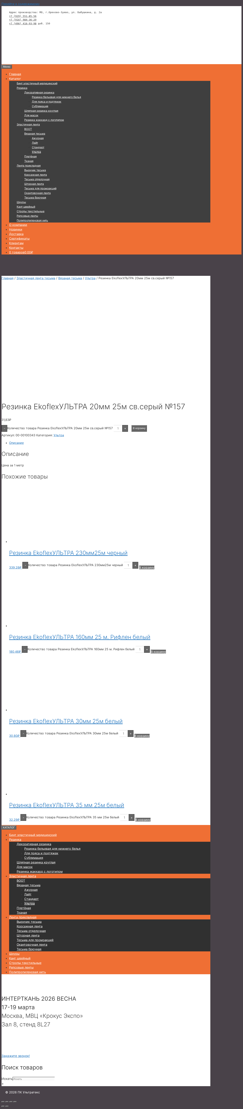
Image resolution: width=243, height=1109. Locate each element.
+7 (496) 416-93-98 (22, 23)
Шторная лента (34, 183)
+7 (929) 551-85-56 (22, 16)
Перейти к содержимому (21, 4)
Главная (15, 74)
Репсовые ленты (27, 215)
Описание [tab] (16, 443)
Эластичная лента (28, 124)
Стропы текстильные (30, 211)
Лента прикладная (29, 165)
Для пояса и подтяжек (46, 101)
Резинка (22, 87)
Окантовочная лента (37, 193)
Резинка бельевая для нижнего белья (56, 97)
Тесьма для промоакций (40, 188)
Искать (7, 1079)
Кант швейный (26, 206)
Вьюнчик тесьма (35, 170)
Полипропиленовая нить (32, 220)
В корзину (139, 428)
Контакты (16, 248)
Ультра (36, 151)
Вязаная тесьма (34, 133)
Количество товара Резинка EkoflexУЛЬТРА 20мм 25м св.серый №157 (60, 428)
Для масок (31, 115)
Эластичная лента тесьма (36, 278)
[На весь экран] (7, 1101)
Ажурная (38, 138)
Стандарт (38, 147)
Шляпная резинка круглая (41, 110)
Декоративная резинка (39, 92)
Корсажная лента (35, 174)
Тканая (28, 161)
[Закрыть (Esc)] (15, 1101)
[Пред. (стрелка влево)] (3, 1106)
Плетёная (30, 156)
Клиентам (16, 243)
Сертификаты (19, 238)
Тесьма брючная (35, 197)
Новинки (15, 229)
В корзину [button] (146, 567)
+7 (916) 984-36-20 (22, 19)
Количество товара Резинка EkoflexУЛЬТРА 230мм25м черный (75, 565)
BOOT (28, 129)
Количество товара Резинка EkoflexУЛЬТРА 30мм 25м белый (72, 733)
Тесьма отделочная (37, 179)
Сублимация (40, 106)
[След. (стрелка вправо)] (7, 1106)
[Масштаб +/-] (3, 1101)
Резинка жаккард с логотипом (44, 119)
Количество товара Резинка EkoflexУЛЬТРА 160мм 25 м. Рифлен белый (81, 649)
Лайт (35, 142)
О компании (18, 225)
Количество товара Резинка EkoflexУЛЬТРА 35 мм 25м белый (72, 817)
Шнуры (21, 202)
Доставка (16, 234)
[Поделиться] (11, 1101)
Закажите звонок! (16, 1056)
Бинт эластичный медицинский (37, 83)
